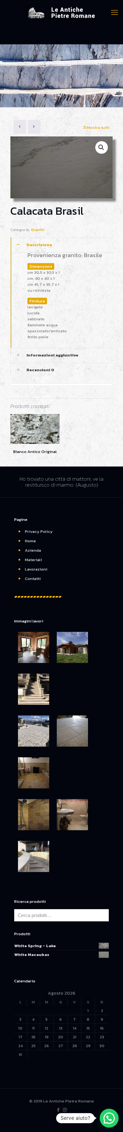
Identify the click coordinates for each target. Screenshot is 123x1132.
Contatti (33, 579)
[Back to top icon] (110, 1119)
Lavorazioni (36, 569)
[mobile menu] (114, 12)
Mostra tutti (98, 127)
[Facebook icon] (58, 1109)
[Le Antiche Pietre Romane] (61, 12)
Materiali (33, 560)
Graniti (37, 230)
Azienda (33, 550)
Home (30, 541)
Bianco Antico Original (35, 452)
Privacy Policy (39, 531)
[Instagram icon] (64, 1109)
